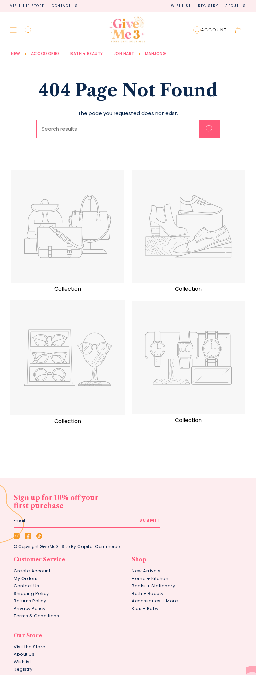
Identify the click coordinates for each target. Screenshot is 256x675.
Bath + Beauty (148, 593)
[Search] (209, 129)
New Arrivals (146, 571)
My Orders (26, 578)
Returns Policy (30, 601)
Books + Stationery (153, 586)
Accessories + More (155, 601)
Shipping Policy (31, 593)
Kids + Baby (145, 608)
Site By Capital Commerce (91, 546)
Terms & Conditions (36, 616)
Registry (208, 5)
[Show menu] (13, 30)
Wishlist (181, 5)
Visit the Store (27, 5)
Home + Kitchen (150, 578)
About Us (235, 5)
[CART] (238, 30)
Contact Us (65, 5)
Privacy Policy (29, 608)
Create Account (32, 571)
